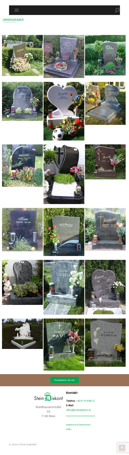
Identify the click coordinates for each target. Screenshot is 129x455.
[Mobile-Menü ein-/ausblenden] (17, 10)
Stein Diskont (27, 445)
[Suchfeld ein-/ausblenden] (117, 10)
